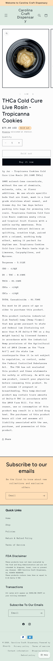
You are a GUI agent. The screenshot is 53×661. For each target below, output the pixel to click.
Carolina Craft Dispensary (25, 643)
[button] (6, 15)
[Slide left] (20, 94)
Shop (8, 525)
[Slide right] (33, 94)
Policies (10, 531)
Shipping (6, 132)
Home (8, 518)
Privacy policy (21, 646)
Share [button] (8, 439)
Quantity (7, 137)
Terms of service (41, 646)
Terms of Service (15, 545)
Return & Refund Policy (19, 538)
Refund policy (28, 655)
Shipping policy (40, 651)
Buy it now (26, 162)
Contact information (18, 651)
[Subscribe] (44, 495)
